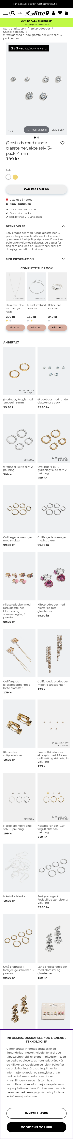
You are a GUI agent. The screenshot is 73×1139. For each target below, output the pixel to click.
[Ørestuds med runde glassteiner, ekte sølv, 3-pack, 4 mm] (9, 177)
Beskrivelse (15, 226)
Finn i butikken (20, 204)
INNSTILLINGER (36, 1113)
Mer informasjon (20, 259)
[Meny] (6, 13)
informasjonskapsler (23, 1096)
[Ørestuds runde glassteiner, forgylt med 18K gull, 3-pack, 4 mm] (16, 177)
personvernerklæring (20, 1092)
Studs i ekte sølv (14, 31)
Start (6, 28)
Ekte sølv (20, 28)
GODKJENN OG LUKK (36, 1127)
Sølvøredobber (41, 28)
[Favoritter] (61, 13)
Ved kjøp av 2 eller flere (36, 24)
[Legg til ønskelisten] (62, 143)
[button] (55, 13)
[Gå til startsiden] (36, 13)
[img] (35, 138)
